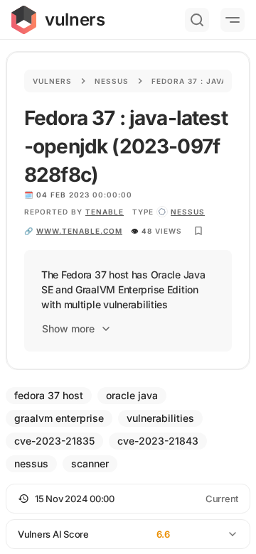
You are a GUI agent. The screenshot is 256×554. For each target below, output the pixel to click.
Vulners (52, 81)
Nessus (112, 81)
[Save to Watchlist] (198, 231)
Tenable (104, 211)
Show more (68, 328)
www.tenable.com (79, 231)
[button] (128, 499)
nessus (188, 211)
